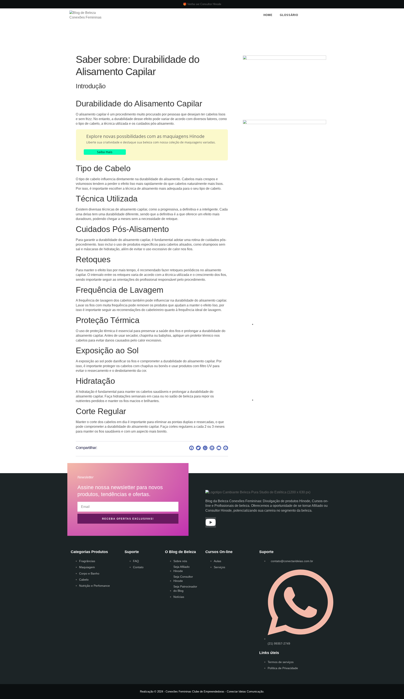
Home (267, 15)
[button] (322, 15)
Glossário (289, 15)
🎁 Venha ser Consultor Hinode (202, 4)
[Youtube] (210, 522)
